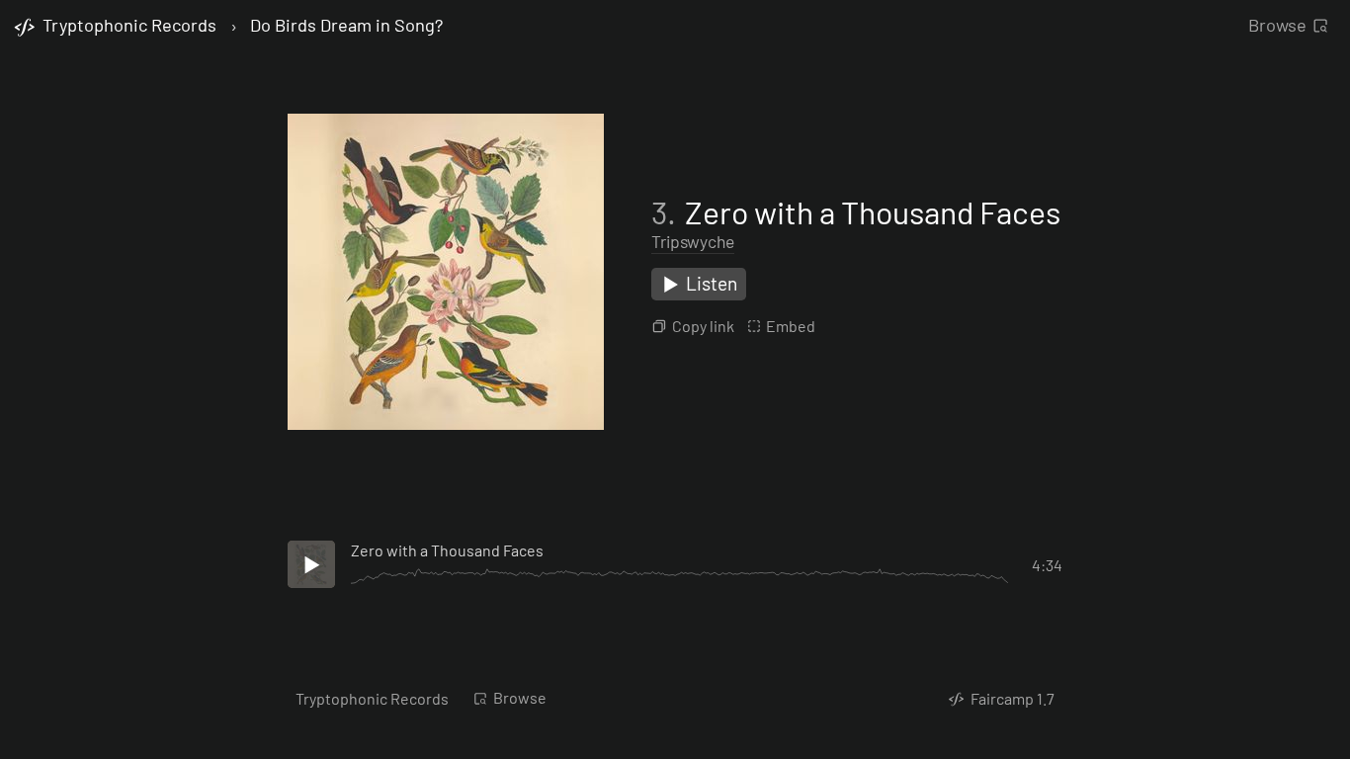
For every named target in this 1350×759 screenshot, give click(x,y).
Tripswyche (692, 241)
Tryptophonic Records (372, 698)
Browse (1277, 25)
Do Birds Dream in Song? (346, 26)
